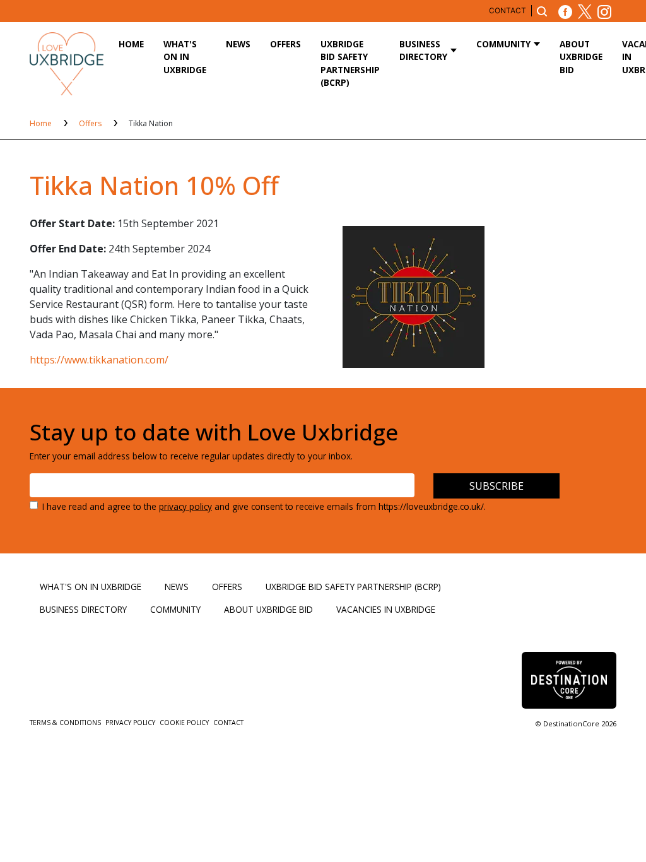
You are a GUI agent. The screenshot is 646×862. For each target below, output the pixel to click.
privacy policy (185, 506)
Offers (285, 44)
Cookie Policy (185, 722)
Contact (507, 10)
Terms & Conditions (66, 722)
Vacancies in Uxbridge (385, 609)
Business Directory (423, 50)
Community (503, 44)
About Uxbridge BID (581, 57)
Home (131, 44)
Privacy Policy (131, 722)
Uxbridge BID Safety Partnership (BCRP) (350, 63)
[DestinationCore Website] (569, 680)
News (238, 44)
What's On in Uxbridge (184, 57)
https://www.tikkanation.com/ (99, 360)
